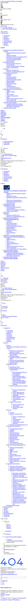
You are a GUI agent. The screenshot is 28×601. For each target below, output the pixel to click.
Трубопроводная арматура (10, 73)
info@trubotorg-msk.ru (6, 158)
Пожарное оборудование (10, 108)
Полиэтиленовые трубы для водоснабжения (14, 64)
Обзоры (3, 120)
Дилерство (6, 39)
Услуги (2, 110)
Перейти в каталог (5, 594)
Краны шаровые (11, 81)
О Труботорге (4, 33)
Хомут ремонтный (11, 99)
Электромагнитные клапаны (14, 79)
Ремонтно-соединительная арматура (13, 89)
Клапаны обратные (11, 78)
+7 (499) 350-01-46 (7, 27)
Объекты (3, 112)
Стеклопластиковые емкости (14, 59)
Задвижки (9, 74)
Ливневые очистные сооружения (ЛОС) (17, 56)
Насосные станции (11, 55)
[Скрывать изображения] (1, 18)
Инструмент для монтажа (13, 106)
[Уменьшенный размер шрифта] (1, 4)
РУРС (8, 97)
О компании (7, 35)
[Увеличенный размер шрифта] (2, 7)
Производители (8, 42)
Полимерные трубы (9, 62)
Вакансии (6, 45)
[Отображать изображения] (1, 16)
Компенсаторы (10, 82)
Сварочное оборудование (10, 102)
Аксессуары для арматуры (13, 87)
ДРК (8, 93)
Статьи (3, 119)
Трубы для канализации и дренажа (15, 66)
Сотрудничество (8, 41)
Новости (6, 36)
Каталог (3, 47)
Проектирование (5, 117)
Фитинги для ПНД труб (13, 70)
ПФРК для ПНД (11, 91)
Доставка (3, 114)
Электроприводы (11, 86)
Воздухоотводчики (11, 77)
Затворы (9, 75)
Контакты (3, 113)
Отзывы (6, 43)
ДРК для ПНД (10, 94)
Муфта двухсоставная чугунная (15, 98)
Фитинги (6, 69)
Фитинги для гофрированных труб (15, 71)
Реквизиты (6, 38)
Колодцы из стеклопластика (14, 58)
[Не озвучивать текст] (1, 23)
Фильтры (9, 85)
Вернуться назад (5, 571)
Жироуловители (11, 60)
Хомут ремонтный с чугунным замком (16, 101)
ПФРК (8, 90)
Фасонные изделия (11, 83)
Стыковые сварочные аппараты (15, 103)
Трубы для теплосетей (12, 67)
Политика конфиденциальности (9, 574)
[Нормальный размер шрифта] (2, 5)
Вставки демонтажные (12, 95)
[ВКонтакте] (4, 128)
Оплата (3, 116)
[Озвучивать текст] (1, 21)
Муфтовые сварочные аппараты (15, 105)
